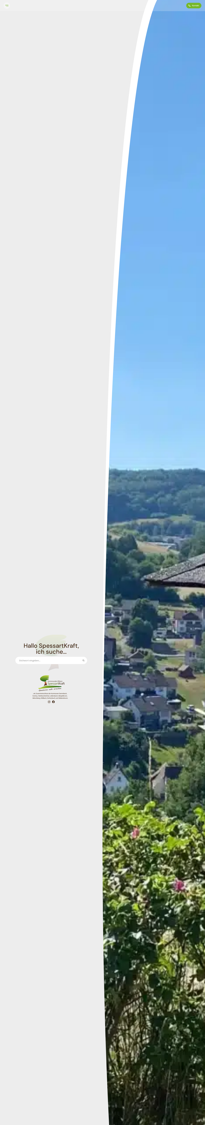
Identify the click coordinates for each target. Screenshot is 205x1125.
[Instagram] (49, 701)
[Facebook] (53, 701)
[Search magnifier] (83, 660)
